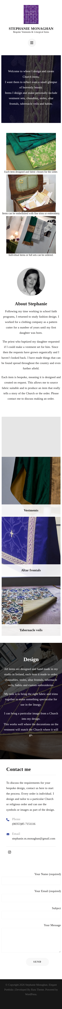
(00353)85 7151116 (23, 824)
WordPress (30, 994)
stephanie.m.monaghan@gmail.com (33, 838)
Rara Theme (37, 989)
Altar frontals (31, 570)
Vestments (31, 510)
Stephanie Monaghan (31, 28)
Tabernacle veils (31, 630)
